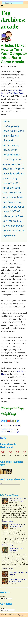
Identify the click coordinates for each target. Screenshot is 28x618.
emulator (4, 429)
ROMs (3, 432)
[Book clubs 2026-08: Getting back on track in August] (5, 501)
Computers (7, 425)
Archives (2, 596)
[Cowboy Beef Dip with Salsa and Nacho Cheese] (5, 581)
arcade (17, 425)
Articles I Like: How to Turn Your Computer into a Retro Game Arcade (14, 53)
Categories (3, 608)
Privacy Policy (22, 615)
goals (10, 429)
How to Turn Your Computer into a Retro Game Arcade (12, 93)
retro (15, 429)
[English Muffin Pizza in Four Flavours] (5, 574)
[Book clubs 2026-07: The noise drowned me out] (5, 527)
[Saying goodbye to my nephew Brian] (5, 550)
